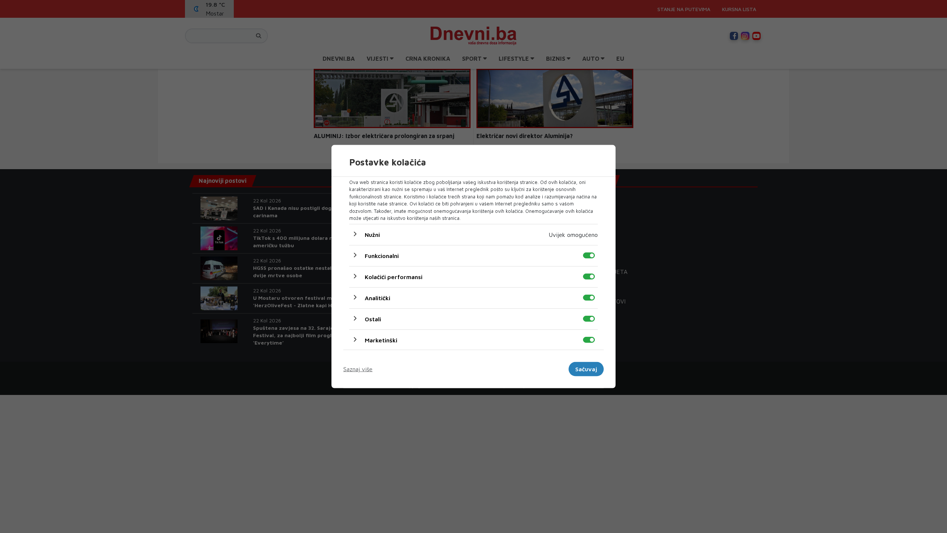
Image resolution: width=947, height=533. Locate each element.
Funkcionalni (382, 255)
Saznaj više (358, 369)
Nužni (372, 234)
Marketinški (381, 339)
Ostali (373, 318)
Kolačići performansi (393, 276)
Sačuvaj (586, 369)
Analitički (377, 297)
